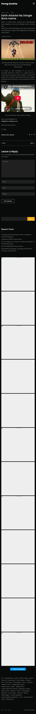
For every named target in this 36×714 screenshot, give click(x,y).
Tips (21, 697)
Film (2, 682)
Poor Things (11, 693)
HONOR (3, 684)
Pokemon (4, 693)
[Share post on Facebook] (29, 134)
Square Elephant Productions (9, 697)
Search (31, 219)
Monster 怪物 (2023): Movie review (12, 246)
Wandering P (9, 699)
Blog (12, 12)
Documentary (11, 680)
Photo (19, 691)
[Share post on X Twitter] (31, 134)
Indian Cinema (5, 686)
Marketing (22, 688)
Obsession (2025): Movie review (11, 239)
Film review (8, 682)
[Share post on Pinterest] (34, 134)
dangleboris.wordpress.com (9, 121)
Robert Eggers (5, 695)
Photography (25, 691)
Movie (28, 688)
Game (24, 682)
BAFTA (21, 678)
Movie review (5, 691)
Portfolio (19, 693)
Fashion (28, 680)
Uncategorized (28, 697)
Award (16, 678)
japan (12, 686)
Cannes (31, 678)
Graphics (29, 682)
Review (26, 693)
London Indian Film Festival (9, 688)
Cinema (3, 680)
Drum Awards (20, 680)
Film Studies (17, 682)
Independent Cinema (18, 684)
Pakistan (13, 691)
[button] (18, 274)
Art (2, 678)
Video (3, 699)
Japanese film (20, 686)
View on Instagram (18, 669)
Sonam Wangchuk (16, 695)
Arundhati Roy (9, 678)
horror (9, 684)
